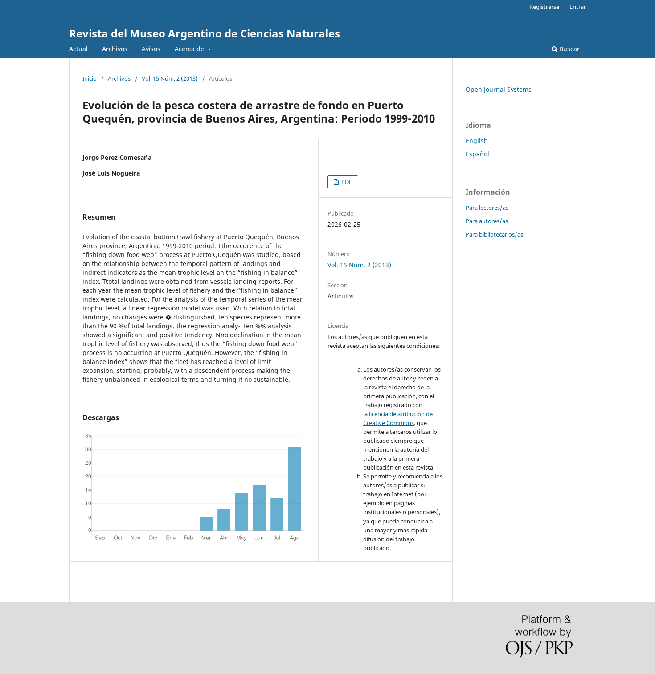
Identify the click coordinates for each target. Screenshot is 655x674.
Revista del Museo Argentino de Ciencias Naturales (204, 33)
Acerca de (190, 49)
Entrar (577, 7)
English (477, 140)
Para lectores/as (487, 208)
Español (477, 154)
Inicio (89, 78)
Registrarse (544, 7)
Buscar (568, 49)
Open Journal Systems (499, 89)
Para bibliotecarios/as (494, 234)
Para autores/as (487, 221)
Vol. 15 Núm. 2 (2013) (170, 78)
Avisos (151, 49)
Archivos (114, 49)
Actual (78, 49)
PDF (346, 182)
